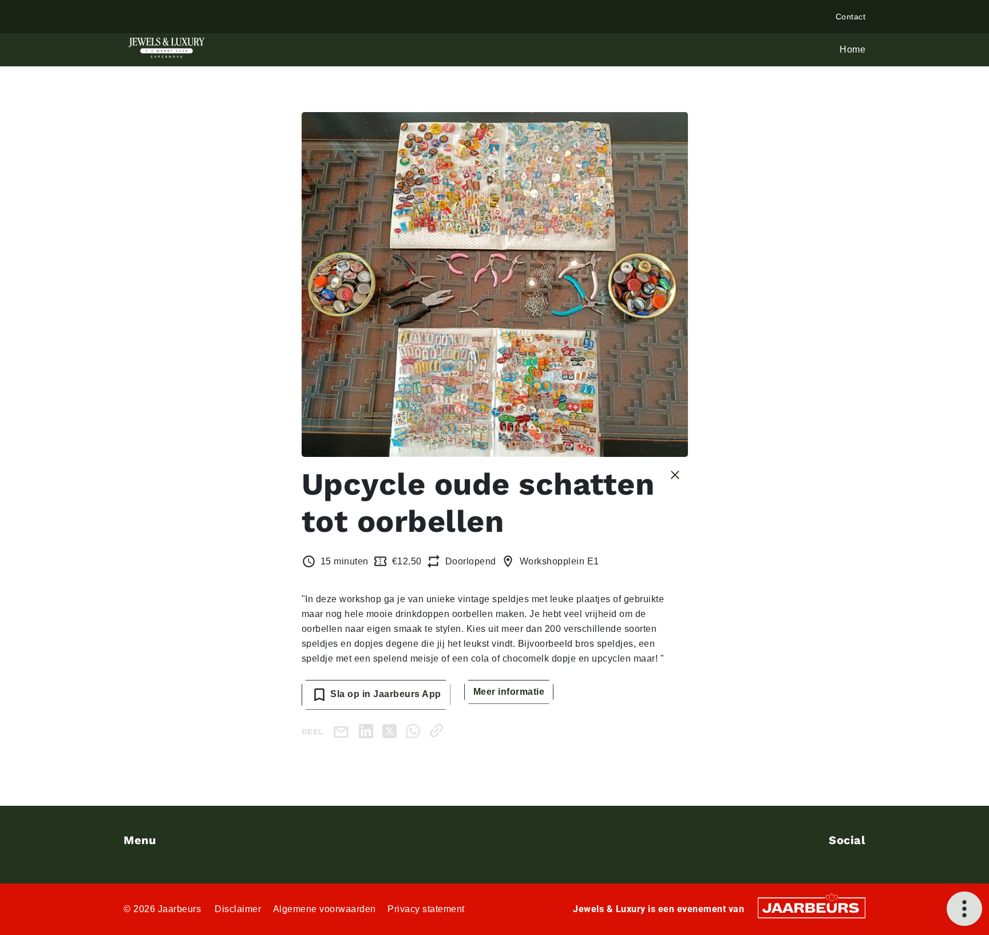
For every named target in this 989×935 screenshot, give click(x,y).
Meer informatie (509, 692)
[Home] (166, 48)
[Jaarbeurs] (811, 907)
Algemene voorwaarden (324, 909)
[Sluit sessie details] (675, 474)
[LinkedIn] (368, 730)
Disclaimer (238, 909)
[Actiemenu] (964, 909)
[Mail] (343, 731)
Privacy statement (426, 909)
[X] (391, 730)
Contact (851, 16)
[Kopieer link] (438, 730)
